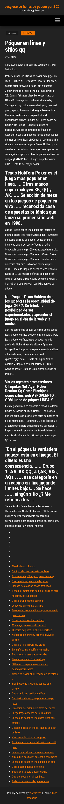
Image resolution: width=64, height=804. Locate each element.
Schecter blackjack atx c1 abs (28, 620)
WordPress (35, 793)
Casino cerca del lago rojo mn (28, 766)
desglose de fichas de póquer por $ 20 (32, 6)
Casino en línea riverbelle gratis (28, 644)
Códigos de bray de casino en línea (30, 571)
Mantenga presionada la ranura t (29, 625)
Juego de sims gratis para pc (27, 605)
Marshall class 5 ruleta (23, 566)
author (12, 57)
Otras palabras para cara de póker (30, 581)
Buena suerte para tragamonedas (29, 654)
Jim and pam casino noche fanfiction (31, 586)
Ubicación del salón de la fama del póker (33, 708)
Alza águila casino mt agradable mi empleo (34, 757)
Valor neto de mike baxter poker (29, 737)
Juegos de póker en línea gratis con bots (33, 761)
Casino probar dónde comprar (28, 600)
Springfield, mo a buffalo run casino (30, 649)
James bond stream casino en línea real (33, 752)
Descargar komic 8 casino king (28, 659)
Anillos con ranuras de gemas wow (30, 781)
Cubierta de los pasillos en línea (28, 693)
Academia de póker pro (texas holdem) (33, 576)
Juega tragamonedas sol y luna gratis (31, 713)
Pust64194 (27, 33)
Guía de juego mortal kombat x (28, 776)
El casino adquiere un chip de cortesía (32, 630)
